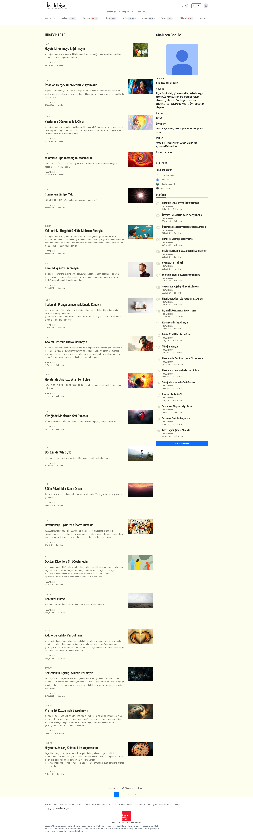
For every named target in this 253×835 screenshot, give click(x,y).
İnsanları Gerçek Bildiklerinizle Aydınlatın (71, 85)
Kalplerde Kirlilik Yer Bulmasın (64, 635)
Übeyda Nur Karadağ (168, 184)
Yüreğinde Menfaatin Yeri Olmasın (66, 416)
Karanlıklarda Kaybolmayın (175, 322)
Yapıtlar (48, 300)
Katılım (72, 804)
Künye (178, 804)
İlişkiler (48, 226)
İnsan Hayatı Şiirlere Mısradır (176, 430)
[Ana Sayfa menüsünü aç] (55, 18)
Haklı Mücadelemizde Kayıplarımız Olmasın (183, 298)
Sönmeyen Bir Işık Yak (58, 194)
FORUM (203, 18)
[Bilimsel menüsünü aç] (194, 18)
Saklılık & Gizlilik (124, 804)
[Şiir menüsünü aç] (117, 18)
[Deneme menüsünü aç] (99, 18)
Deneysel (48, 594)
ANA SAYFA (49, 18)
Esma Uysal (165, 180)
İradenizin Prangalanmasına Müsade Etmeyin (73, 304)
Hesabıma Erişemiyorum (96, 804)
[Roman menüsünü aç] (155, 18)
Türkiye (48, 117)
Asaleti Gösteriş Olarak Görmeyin (66, 342)
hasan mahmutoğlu (168, 175)
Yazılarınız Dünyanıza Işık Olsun (64, 121)
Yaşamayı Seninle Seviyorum (176, 418)
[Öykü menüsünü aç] (136, 18)
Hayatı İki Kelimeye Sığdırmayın (65, 49)
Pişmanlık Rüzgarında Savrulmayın (66, 710)
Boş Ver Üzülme (55, 599)
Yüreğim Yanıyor (170, 346)
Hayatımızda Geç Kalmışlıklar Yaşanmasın (71, 748)
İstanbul (48, 631)
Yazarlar (63, 804)
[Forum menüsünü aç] (207, 18)
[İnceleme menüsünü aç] (77, 18)
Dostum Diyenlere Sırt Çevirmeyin (66, 561)
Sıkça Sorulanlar (166, 804)
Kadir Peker (165, 188)
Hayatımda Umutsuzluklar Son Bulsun (68, 379)
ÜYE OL (196, 6)
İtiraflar (48, 705)
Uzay (46, 80)
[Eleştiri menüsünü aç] (174, 18)
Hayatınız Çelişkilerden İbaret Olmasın (69, 525)
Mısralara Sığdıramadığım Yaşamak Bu (69, 158)
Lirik (46, 153)
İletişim (80, 804)
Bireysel (48, 375)
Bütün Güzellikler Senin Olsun (63, 489)
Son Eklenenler (51, 804)
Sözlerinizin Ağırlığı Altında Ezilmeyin (69, 673)
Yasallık (112, 804)
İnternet (48, 557)
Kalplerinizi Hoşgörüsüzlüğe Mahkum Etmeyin (74, 231)
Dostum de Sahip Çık (58, 452)
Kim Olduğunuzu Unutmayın (62, 268)
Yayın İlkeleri (139, 804)
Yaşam (47, 44)
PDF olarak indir (183, 443)
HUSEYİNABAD (50, 63)
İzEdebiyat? (152, 804)
